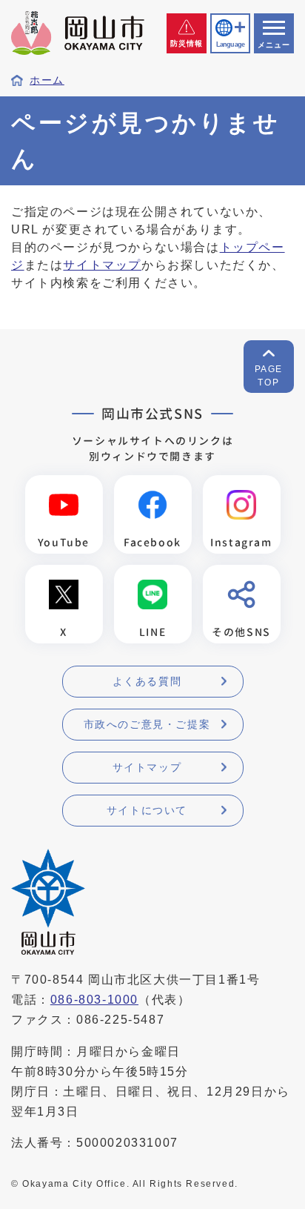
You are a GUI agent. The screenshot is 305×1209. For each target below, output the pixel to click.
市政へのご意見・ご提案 (147, 724)
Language (230, 44)
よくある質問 (147, 681)
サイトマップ (102, 265)
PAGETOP (269, 376)
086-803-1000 (94, 999)
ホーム (47, 80)
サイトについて (147, 810)
